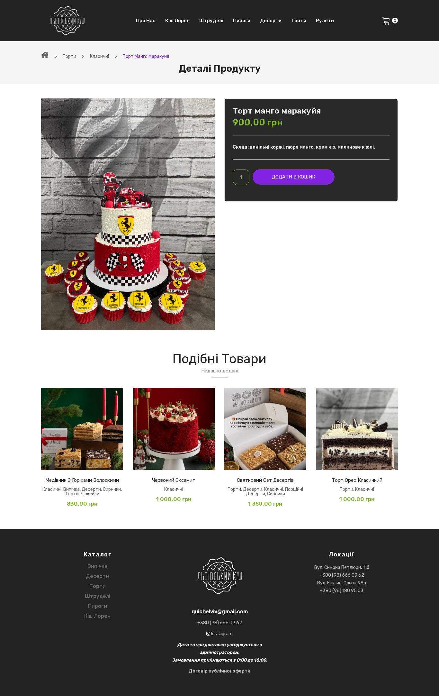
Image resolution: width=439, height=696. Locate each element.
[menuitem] (146, 21)
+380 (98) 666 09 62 (341, 575)
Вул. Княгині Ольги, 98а (341, 583)
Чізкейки (90, 494)
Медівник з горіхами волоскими (82, 480)
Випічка (71, 489)
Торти (69, 56)
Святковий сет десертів (265, 480)
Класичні (99, 56)
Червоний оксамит (173, 480)
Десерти (91, 489)
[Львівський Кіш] (67, 20)
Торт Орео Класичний (357, 480)
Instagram (221, 633)
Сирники (112, 489)
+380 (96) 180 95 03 (341, 590)
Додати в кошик (293, 177)
